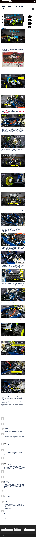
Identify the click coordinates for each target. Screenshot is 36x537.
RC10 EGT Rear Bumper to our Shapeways (12, 210)
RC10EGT (22, 404)
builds (4, 404)
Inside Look (15, 404)
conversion (7, 404)
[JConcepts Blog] (6, 1)
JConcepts (18, 404)
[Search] (33, 9)
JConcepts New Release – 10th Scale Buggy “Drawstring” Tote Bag (19, 411)
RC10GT (3, 405)
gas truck (11, 404)
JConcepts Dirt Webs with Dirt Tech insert (9, 337)
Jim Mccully (5, 481)
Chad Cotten (5, 495)
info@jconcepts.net (8, 508)
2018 (2, 404)
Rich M (6, 428)
